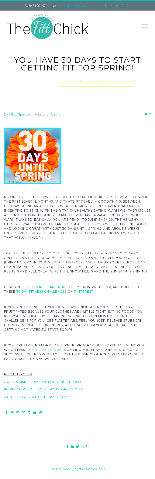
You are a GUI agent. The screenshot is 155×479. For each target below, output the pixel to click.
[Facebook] (105, 5)
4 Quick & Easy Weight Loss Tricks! (36, 397)
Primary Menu (144, 26)
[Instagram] (122, 5)
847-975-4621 (37, 5)
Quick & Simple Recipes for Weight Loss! (42, 382)
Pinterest (83, 291)
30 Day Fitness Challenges (41, 291)
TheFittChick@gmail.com (73, 5)
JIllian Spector (19, 114)
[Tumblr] (29, 412)
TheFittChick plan (44, 350)
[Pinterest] (128, 5)
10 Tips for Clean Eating (45, 287)
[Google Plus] (17, 412)
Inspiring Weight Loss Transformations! (43, 389)
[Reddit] (40, 412)
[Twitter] (117, 5)
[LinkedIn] (111, 5)
